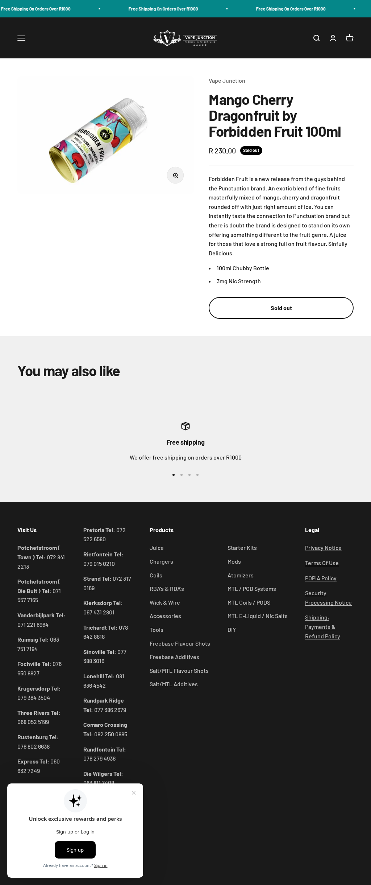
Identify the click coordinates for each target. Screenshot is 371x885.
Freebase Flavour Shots (180, 643)
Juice (157, 547)
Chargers (161, 561)
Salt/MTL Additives (174, 683)
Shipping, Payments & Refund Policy (322, 626)
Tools (156, 629)
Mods (234, 561)
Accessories (165, 615)
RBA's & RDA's (167, 588)
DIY (232, 629)
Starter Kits (242, 547)
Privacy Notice (323, 547)
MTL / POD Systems (252, 588)
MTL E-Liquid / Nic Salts (258, 615)
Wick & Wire (165, 602)
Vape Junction (227, 80)
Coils (156, 575)
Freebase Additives (174, 656)
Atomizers (241, 575)
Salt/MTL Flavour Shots (179, 670)
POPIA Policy (321, 578)
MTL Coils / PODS (249, 602)
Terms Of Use (322, 562)
